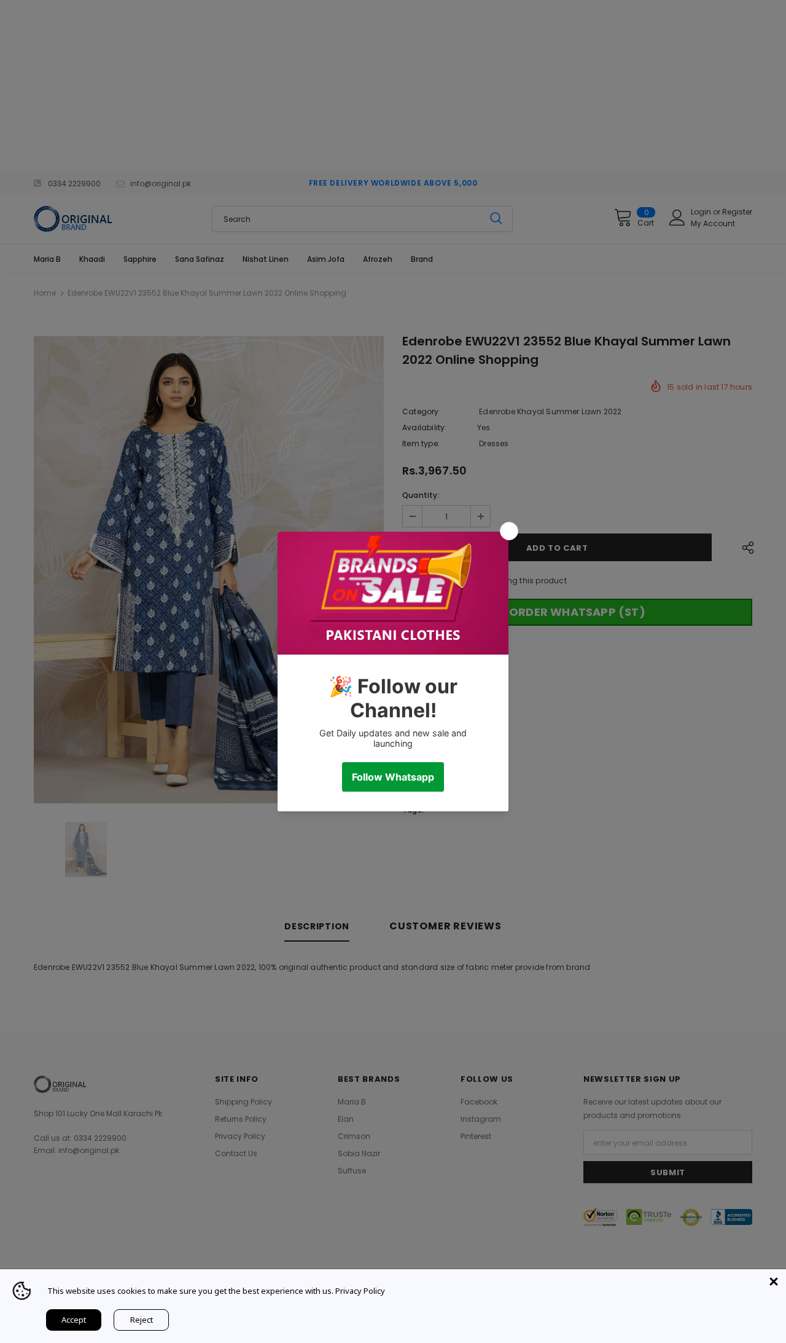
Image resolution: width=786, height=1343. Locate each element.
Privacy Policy (360, 1290)
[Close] (774, 1281)
